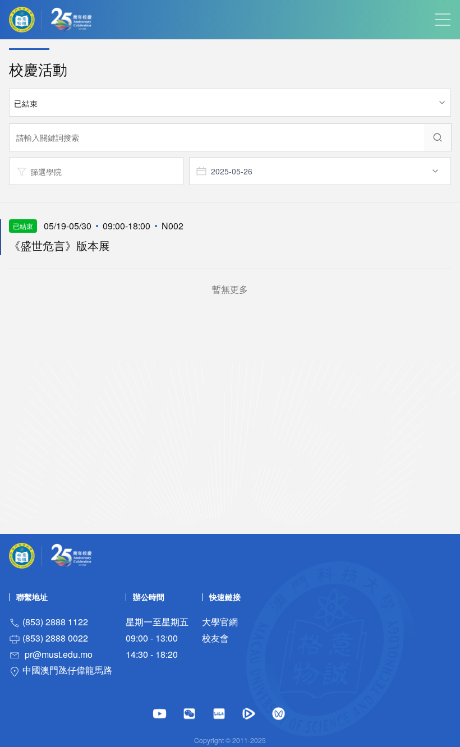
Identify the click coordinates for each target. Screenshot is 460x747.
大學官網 (220, 621)
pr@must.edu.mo (59, 654)
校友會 (215, 637)
